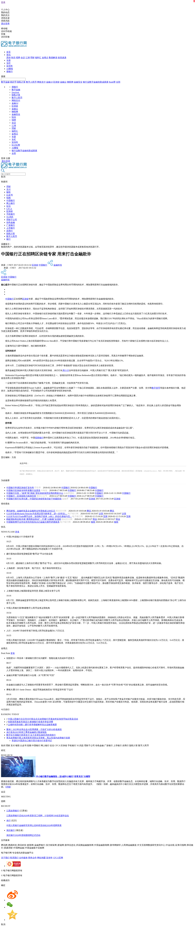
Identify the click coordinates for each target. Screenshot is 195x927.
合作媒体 (23, 858)
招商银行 (39, 438)
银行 (8, 239)
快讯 (13, 57)
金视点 (45, 57)
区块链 (56, 82)
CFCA (9, 209)
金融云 (63, 82)
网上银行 (10, 203)
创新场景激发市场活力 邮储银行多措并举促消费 (30, 722)
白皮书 (9, 195)
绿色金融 (10, 222)
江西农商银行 (12, 811)
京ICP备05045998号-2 (33, 870)
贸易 (105, 516)
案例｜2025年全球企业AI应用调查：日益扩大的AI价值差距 (34, 729)
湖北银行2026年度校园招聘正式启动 (23, 835)
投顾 (8, 198)
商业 (95, 519)
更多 (17, 532)
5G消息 (9, 217)
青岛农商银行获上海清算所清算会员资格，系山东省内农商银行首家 (38, 738)
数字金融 (5, 82)
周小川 (66, 370)
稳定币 (13, 82)
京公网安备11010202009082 (57, 870)
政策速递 (62, 57)
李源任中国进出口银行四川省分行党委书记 (32, 740)
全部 (118, 82)
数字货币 (156, 388)
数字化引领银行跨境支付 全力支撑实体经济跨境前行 (31, 735)
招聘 (18, 57)
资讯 (8, 55)
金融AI (49, 82)
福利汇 (38, 57)
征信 (8, 206)
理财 (32, 57)
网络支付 (41, 82)
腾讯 (89, 511)
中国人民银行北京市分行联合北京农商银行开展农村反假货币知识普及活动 (43, 719)
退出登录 (5, 23)
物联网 (70, 82)
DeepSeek (15, 92)
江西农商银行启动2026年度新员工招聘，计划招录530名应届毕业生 (37, 815)
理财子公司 (11, 219)
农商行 (9, 231)
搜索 (3, 76)
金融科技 (57, 265)
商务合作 (32, 858)
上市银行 (10, 228)
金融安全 (78, 82)
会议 (23, 57)
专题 (8, 60)
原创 (8, 57)
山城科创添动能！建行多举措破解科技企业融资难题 (32, 724)
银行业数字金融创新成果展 (95, 82)
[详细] (8, 787)
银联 (8, 192)
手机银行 (10, 214)
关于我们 (5, 858)
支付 (8, 189)
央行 (8, 820)
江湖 (27, 57)
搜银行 (9, 71)
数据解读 (53, 57)
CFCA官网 (58, 858)
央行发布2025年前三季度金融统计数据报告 (26, 732)
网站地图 (41, 858)
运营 (101, 513)
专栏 (8, 63)
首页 (8, 52)
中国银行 (10, 200)
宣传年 (9, 66)
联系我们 (14, 858)
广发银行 (10, 225)
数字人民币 (31, 82)
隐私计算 (21, 82)
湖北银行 (10, 830)
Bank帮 (112, 82)
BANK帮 (16, 145)
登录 (3, 2)
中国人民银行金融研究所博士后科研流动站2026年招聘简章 (34, 825)
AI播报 (9, 69)
